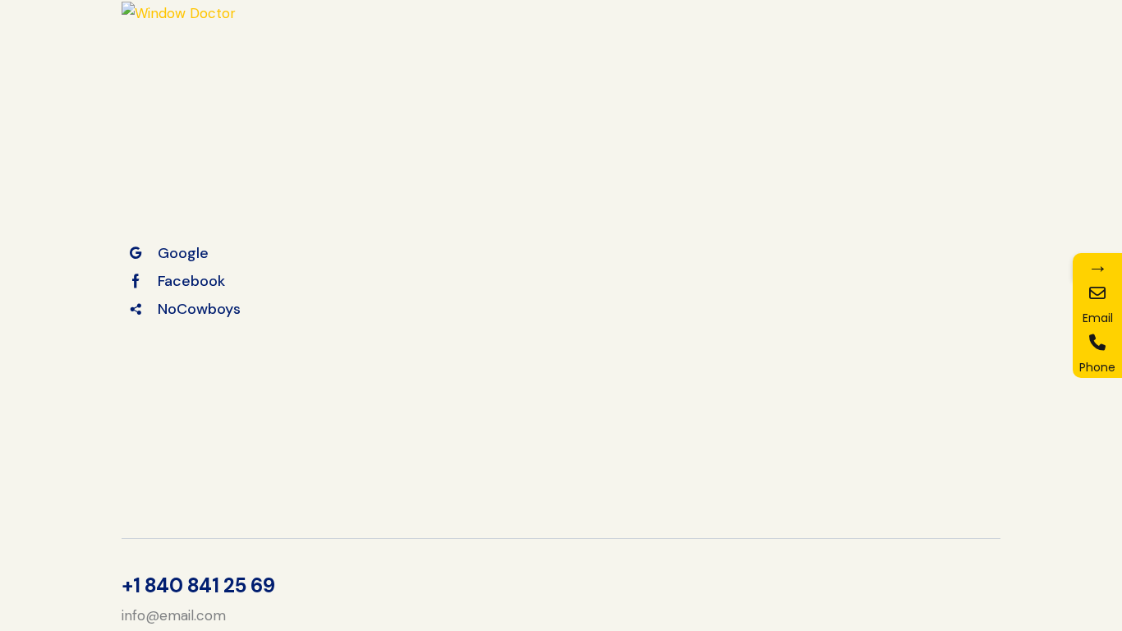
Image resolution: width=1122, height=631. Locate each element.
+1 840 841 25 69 (198, 586)
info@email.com (174, 615)
